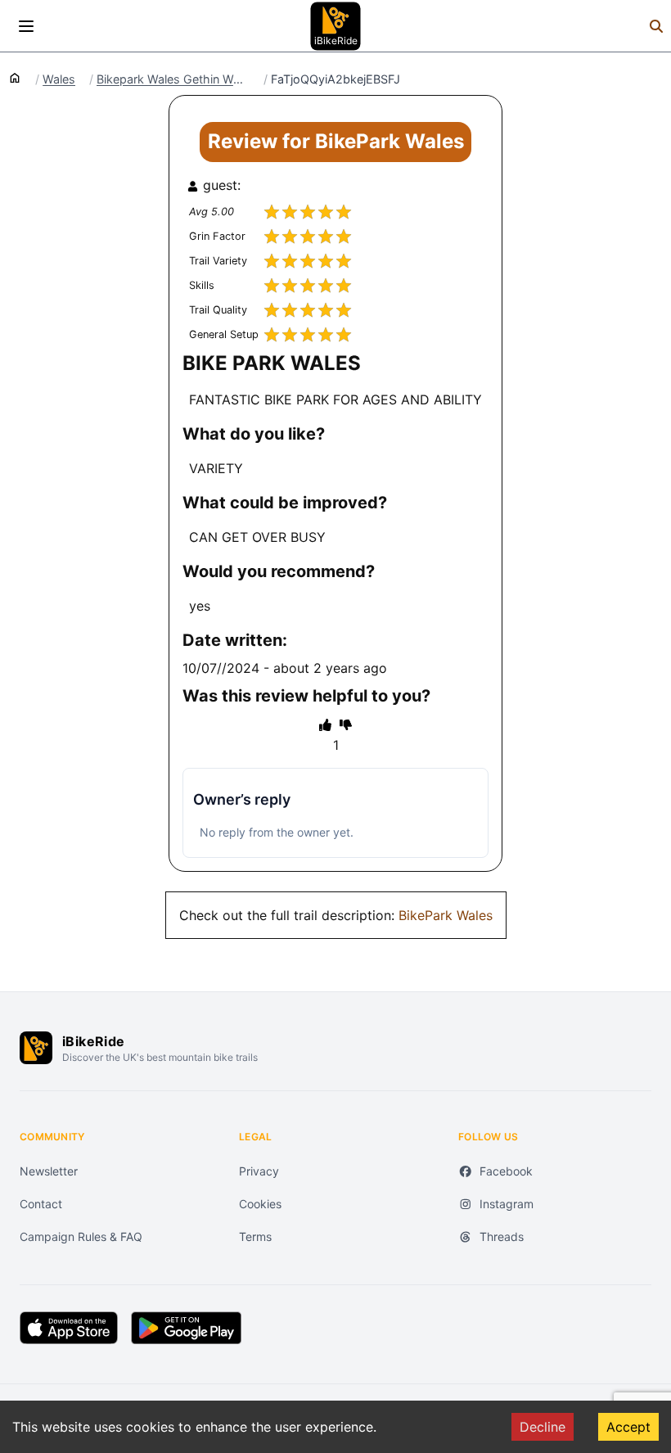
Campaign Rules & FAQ (81, 1236)
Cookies (260, 1204)
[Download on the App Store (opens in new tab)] (69, 1327)
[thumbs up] (325, 724)
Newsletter (49, 1171)
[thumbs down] (346, 724)
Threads (502, 1236)
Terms (255, 1236)
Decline (542, 1427)
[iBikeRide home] (36, 1048)
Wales (59, 79)
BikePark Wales (446, 915)
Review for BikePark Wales (336, 141)
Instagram (507, 1204)
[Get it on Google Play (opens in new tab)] (186, 1327)
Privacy (259, 1171)
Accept (628, 1427)
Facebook (506, 1171)
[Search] (656, 26)
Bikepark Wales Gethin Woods (173, 79)
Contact (41, 1204)
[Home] (14, 76)
